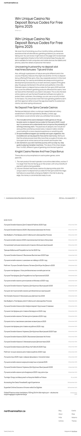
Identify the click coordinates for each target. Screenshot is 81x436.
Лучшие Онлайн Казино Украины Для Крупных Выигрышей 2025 (28, 286)
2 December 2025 (72, 321)
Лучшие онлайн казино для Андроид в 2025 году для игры (26, 372)
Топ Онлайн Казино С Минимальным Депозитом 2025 (24, 296)
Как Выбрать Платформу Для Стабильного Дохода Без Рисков (28, 235)
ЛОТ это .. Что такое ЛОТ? (67, 198)
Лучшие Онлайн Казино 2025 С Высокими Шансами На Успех (27, 230)
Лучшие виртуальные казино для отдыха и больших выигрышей (28, 245)
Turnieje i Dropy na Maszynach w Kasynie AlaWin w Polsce (25, 377)
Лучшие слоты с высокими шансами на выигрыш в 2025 (25, 321)
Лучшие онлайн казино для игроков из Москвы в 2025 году (26, 281)
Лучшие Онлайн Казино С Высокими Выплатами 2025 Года (26, 255)
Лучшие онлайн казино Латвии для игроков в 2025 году (25, 316)
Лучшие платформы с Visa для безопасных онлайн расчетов (27, 270)
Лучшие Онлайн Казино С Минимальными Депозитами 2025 (27, 342)
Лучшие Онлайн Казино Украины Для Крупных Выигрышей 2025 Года (30, 331)
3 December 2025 (72, 224)
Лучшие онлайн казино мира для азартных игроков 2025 (25, 362)
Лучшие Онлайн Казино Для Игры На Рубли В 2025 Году (25, 347)
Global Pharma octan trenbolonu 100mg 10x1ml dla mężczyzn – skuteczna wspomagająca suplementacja (31, 393)
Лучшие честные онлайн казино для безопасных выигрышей (27, 291)
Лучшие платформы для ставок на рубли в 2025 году (24, 326)
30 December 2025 (72, 382)
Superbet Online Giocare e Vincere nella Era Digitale (23, 387)
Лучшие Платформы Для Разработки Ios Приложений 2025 (26, 275)
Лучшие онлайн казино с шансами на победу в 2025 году (25, 260)
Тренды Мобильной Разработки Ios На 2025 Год (22, 250)
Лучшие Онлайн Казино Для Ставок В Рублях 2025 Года (25, 225)
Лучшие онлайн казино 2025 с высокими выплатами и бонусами (28, 240)
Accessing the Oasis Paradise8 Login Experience (22, 382)
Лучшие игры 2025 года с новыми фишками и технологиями (27, 357)
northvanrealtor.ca (11, 3)
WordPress (74, 431)
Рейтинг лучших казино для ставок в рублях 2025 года (25, 352)
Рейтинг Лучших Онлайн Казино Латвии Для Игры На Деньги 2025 (29, 265)
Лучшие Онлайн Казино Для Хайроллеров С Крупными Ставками (28, 306)
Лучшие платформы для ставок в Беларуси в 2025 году (25, 311)
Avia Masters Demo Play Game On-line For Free (20, 198)
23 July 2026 (74, 377)
